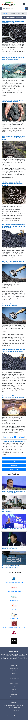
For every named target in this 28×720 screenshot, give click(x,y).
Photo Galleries (14, 675)
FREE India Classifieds (14, 678)
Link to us (14, 691)
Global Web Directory (14, 670)
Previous (6, 437)
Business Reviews (14, 696)
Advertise (14, 689)
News (7, 13)
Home (3, 13)
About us (14, 686)
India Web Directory (14, 668)
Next (22, 437)
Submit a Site (14, 694)
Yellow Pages (14, 673)
